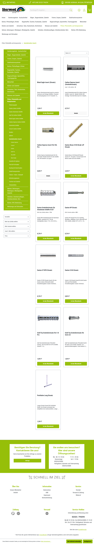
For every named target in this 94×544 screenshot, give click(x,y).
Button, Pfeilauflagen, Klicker (16, 66)
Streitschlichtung (47, 498)
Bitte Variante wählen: (10, 226)
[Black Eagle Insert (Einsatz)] (48, 67)
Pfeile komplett (13, 105)
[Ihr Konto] (84, 10)
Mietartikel (10, 82)
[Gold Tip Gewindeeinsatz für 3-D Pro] (48, 318)
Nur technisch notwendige (74, 541)
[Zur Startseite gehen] (14, 10)
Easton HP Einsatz (71, 208)
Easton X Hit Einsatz (71, 270)
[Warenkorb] (89, 10)
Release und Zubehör (13, 95)
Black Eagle (13, 158)
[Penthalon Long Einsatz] (48, 380)
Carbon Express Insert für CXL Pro (47, 146)
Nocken (11, 132)
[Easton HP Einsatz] (76, 193)
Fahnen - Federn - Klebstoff (16, 175)
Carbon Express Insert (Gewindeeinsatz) (72, 83)
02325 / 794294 (78, 517)
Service (78, 486)
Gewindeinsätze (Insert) (15, 139)
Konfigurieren (87, 541)
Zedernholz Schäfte (14, 125)
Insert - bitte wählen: (10, 231)
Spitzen (11, 135)
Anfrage (27, 460)
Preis (6, 236)
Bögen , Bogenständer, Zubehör (16, 55)
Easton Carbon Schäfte (15, 108)
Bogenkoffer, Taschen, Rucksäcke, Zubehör (13, 71)
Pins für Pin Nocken (14, 164)
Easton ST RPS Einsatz (44, 270)
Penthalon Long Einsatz (45, 395)
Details (76, 113)
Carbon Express (14, 142)
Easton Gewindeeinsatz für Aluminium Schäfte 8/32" (46, 209)
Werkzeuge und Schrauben (15, 206)
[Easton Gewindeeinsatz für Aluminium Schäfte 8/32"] (48, 193)
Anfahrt (15, 492)
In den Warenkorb (48, 113)
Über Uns (15, 486)
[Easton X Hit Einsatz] (76, 255)
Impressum (47, 495)
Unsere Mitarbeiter (15, 490)
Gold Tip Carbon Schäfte (15, 115)
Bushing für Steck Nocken (15, 168)
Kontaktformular (82, 529)
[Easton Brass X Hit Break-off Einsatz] (76, 130)
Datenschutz (47, 490)
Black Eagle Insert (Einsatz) (46, 82)
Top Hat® (13, 154)
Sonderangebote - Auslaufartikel (16, 51)
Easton (12, 148)
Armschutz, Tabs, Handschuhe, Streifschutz (16, 91)
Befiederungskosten (14, 178)
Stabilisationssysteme (13, 62)
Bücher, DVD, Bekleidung (14, 203)
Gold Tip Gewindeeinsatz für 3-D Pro (48, 334)
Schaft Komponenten (14, 171)
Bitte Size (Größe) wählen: (11, 221)
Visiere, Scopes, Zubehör (14, 59)
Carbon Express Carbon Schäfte (17, 122)
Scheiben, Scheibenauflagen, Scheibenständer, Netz (15, 198)
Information (47, 486)
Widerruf (78, 495)
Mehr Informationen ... (46, 541)
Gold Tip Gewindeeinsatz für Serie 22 (74, 334)
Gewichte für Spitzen (14, 161)
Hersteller (7, 217)
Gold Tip (13, 151)
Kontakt (78, 490)
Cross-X (12, 145)
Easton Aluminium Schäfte (16, 112)
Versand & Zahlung (78, 492)
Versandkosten (43, 535)
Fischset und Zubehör (14, 181)
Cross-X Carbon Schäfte (15, 129)
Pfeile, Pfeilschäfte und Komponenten (14, 100)
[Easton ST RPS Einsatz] (48, 255)
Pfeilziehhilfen (12, 185)
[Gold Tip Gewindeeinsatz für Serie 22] (76, 318)
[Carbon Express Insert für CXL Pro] (48, 130)
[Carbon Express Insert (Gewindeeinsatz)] (76, 67)
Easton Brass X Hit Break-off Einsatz (74, 146)
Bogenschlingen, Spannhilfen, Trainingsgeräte (16, 77)
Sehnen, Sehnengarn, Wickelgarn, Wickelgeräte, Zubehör (14, 191)
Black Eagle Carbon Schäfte (16, 118)
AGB (47, 492)
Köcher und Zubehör (13, 86)
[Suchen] (70, 10)
